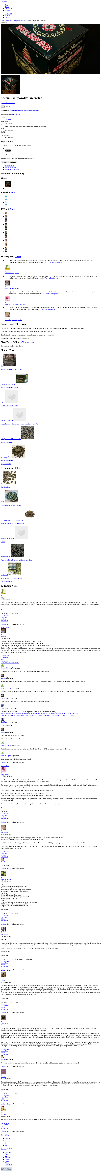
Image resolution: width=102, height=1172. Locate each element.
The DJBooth (5, 698)
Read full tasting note (55, 262)
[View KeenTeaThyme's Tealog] (2, 666)
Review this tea (9, 166)
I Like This (4, 617)
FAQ (6, 1156)
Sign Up (7, 15)
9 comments (4, 661)
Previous (7, 1138)
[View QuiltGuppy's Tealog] (2, 706)
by (8, 103)
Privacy (7, 1163)
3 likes (3, 1052)
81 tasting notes (17, 320)
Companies (8, 21)
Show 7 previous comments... (10, 663)
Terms (7, 1161)
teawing (3, 678)
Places (7, 7)
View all (18, 257)
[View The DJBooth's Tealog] (2, 696)
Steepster (3, 1)
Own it (12, 209)
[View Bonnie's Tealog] (2, 860)
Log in (7, 17)
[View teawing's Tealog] (2, 676)
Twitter (7, 1159)
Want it (12, 192)
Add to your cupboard (12, 169)
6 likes (3, 659)
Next (6, 1145)
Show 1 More (5, 627)
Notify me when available (9, 162)
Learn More (8, 14)
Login (3, 624)
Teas (6, 5)
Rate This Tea (15, 114)
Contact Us (8, 1165)
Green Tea (8, 119)
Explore (7, 10)
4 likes (3, 1007)
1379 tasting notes (20, 304)
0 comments (4, 621)
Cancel (9, 106)
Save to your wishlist (11, 167)
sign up (9, 624)
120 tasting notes (14, 288)
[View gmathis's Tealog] (2, 1058)
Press (6, 1154)
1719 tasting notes (13, 273)
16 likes (3, 619)
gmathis (3, 1059)
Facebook (8, 1157)
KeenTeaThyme (6, 668)
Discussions (8, 8)
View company (28, 342)
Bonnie (3, 862)
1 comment (4, 857)
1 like (2, 1099)
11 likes (3, 855)
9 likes (3, 919)
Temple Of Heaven (19, 21)
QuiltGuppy (4, 708)
